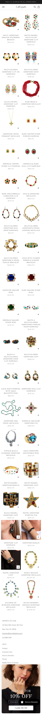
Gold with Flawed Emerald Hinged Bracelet (31, 260)
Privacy (4, 659)
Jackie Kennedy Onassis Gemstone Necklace (31, 605)
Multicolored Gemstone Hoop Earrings (31, 72)
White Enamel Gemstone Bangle (10, 484)
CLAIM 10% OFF (21, 708)
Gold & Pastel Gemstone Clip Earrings (11, 104)
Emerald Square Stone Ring (11, 321)
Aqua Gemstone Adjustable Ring (31, 452)
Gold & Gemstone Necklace (31, 195)
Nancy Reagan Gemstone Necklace (31, 574)
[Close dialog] (38, 667)
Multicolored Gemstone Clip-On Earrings (11, 72)
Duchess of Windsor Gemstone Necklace (11, 605)
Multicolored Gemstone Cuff (31, 355)
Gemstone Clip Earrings (11, 544)
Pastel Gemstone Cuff (11, 574)
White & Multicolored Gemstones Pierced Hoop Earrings (31, 323)
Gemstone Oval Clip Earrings (31, 390)
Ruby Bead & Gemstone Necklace (31, 103)
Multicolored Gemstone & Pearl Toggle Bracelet (11, 260)
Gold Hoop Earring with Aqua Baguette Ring (10, 391)
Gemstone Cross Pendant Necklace (11, 135)
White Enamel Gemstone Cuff (31, 484)
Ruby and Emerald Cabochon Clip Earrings (11, 196)
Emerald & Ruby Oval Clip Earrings (31, 165)
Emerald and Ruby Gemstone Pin (31, 422)
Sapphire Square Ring (11, 291)
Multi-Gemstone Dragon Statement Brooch (11, 37)
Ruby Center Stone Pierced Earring (31, 135)
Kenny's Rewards (8, 656)
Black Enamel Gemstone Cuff (11, 514)
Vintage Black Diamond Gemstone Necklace (11, 453)
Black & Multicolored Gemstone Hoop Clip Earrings (10, 358)
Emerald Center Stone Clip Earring (11, 165)
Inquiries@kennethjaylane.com (12, 633)
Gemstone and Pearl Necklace (11, 422)
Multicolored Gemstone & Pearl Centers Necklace (31, 228)
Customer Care (7, 652)
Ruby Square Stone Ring (31, 291)
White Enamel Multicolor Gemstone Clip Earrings (31, 38)
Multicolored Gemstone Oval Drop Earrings (11, 228)
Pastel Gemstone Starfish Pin (31, 514)
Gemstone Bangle (31, 543)
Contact (4, 648)
